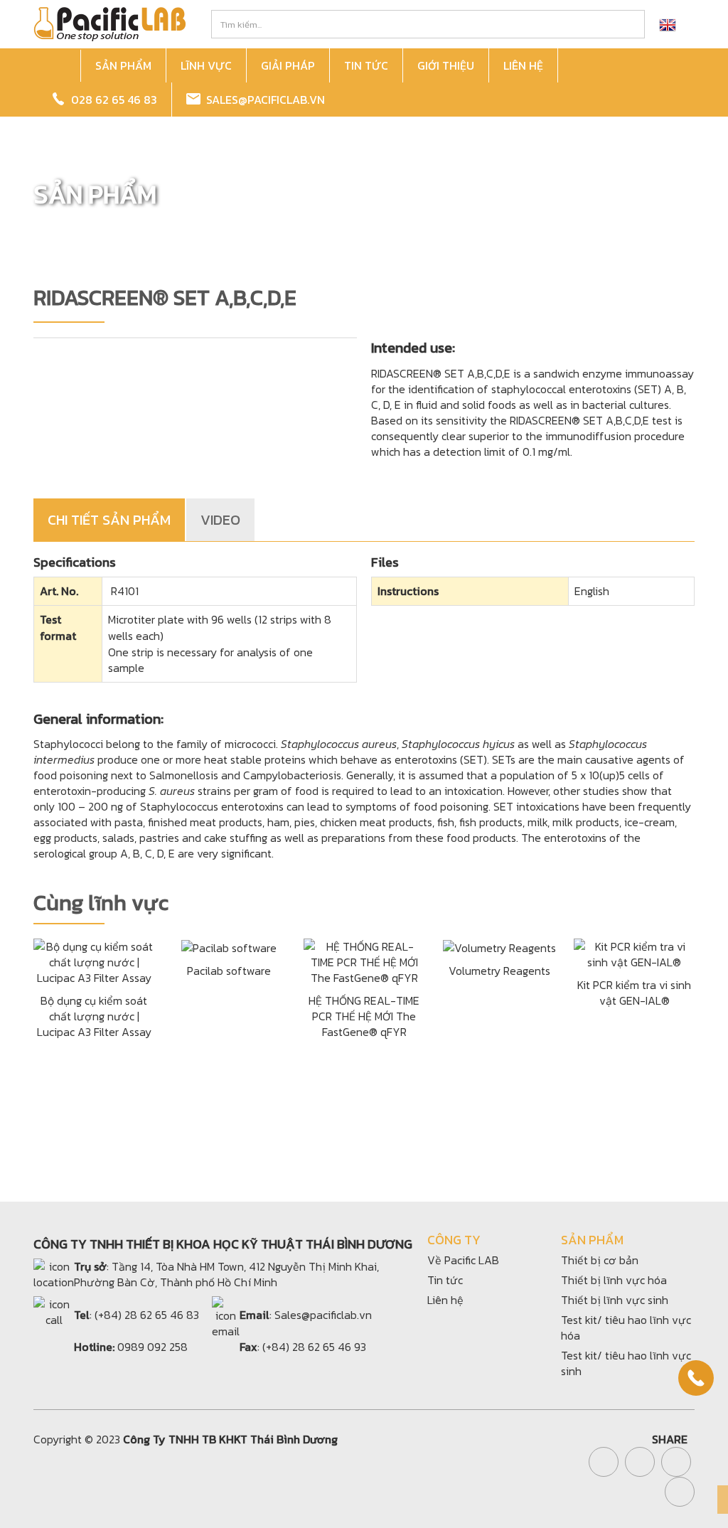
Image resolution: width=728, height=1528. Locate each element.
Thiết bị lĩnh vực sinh (614, 1299)
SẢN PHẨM (123, 65)
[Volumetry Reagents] (499, 946)
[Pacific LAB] (109, 22)
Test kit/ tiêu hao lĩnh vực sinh (626, 1363)
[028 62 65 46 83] (696, 1378)
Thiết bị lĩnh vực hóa (614, 1279)
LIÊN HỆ (523, 65)
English (591, 590)
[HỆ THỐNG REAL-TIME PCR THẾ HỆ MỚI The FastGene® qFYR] (364, 960)
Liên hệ (445, 1299)
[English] (667, 24)
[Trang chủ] (59, 66)
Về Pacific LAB (463, 1259)
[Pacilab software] (229, 946)
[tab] (109, 519)
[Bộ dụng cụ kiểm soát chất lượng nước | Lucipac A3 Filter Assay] (93, 960)
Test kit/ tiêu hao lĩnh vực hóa (626, 1327)
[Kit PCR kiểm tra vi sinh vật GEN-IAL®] (634, 952)
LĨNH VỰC (206, 65)
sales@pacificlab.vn (262, 99)
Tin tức (445, 1279)
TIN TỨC (366, 65)
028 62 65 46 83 (111, 99)
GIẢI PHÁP (288, 65)
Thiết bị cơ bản (599, 1259)
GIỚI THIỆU (445, 65)
